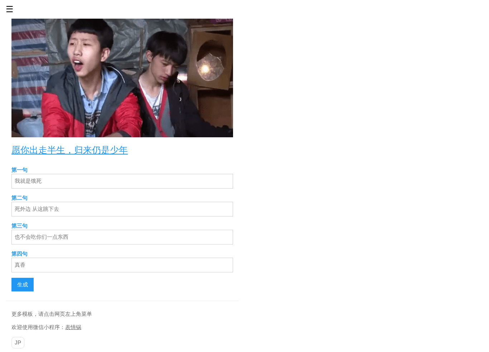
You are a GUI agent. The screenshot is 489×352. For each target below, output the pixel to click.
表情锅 (73, 327)
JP (18, 342)
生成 (22, 284)
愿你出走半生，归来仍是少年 (69, 149)
